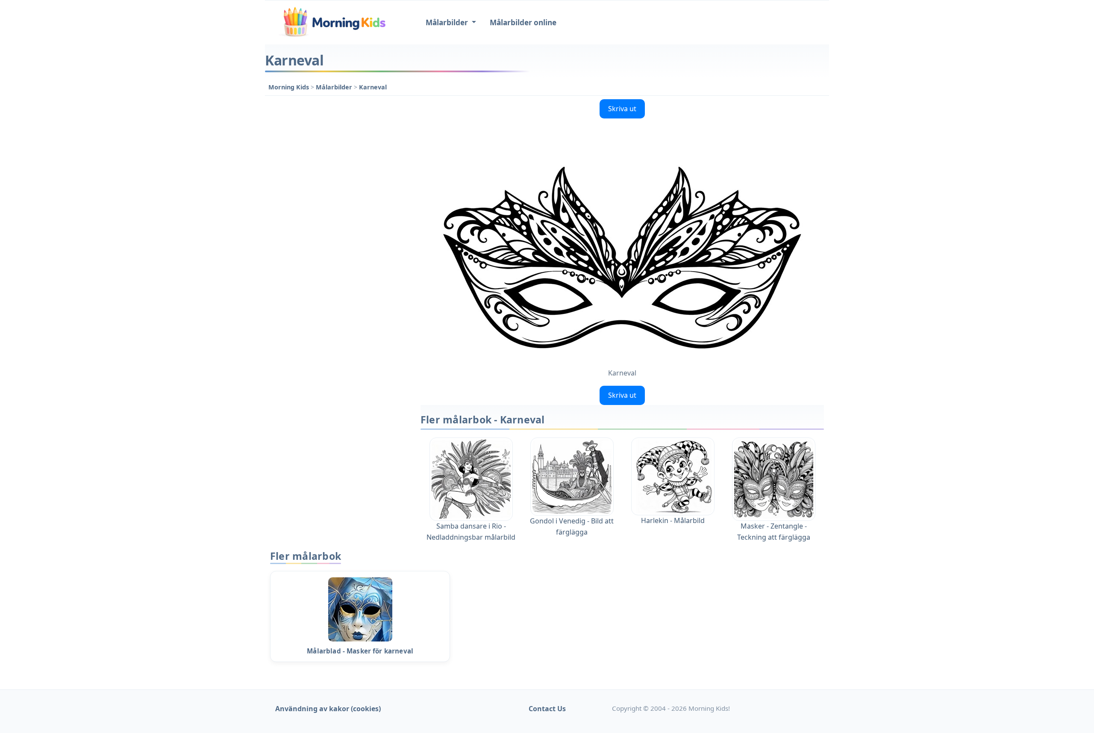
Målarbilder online (523, 22)
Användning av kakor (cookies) (328, 708)
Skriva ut (622, 108)
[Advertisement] (338, 224)
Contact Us (547, 708)
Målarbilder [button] (448, 22)
